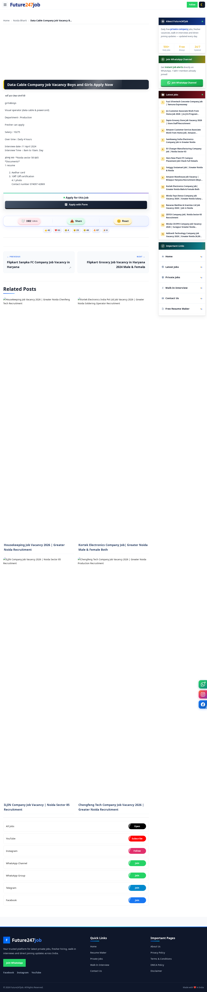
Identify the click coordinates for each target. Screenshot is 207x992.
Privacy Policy (158, 952)
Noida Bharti (20, 20)
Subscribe (137, 838)
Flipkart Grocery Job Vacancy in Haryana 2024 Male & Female (116, 262)
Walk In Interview (183, 288)
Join (137, 863)
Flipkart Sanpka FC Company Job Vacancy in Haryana (38, 262)
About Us (155, 946)
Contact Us (183, 298)
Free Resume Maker (183, 308)
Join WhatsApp (14, 962)
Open (137, 826)
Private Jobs (183, 277)
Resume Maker (98, 952)
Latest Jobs (183, 267)
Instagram (23, 972)
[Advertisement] (76, 49)
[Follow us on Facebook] (203, 704)
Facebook (8, 972)
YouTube (36, 972)
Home (6, 20)
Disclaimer (156, 970)
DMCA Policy (157, 964)
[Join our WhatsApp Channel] (203, 684)
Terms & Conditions (161, 958)
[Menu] (5, 5)
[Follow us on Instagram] (203, 694)
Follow (192, 4)
